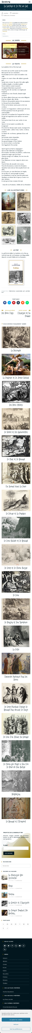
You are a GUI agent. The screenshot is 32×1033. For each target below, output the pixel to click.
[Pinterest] (12, 945)
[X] (8, 945)
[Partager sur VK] (24, 924)
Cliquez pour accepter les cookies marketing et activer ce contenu (16, 51)
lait (24, 291)
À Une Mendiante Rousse (10, 1007)
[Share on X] (9, 302)
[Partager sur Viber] (19, 924)
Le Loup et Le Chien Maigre (16, 568)
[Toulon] (4, 895)
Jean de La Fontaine (8, 24)
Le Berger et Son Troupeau (16, 622)
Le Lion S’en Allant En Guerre (16, 737)
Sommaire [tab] (5, 36)
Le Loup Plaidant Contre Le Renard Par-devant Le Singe (16, 708)
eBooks (5, 961)
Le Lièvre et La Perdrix (16, 513)
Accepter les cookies (16, 1020)
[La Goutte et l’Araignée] (4, 903)
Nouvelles (6, 974)
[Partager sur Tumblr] (18, 302)
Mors (11, 886)
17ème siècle (6, 28)
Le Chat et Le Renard (16, 459)
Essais (5, 967)
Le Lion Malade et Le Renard (16, 540)
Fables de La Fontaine (9, 15)
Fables (5, 970)
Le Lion (16, 595)
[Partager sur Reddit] (22, 302)
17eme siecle (12, 291)
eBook (10, 25)
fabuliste (5, 31)
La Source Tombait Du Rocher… (18, 912)
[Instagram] (23, 945)
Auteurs (5, 958)
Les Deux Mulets (16, 405)
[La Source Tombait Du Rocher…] (4, 913)
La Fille (16, 649)
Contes (5, 964)
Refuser (16, 1024)
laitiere (28, 291)
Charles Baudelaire (8, 992)
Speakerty (6, 2)
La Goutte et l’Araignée (19, 902)
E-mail (6, 845)
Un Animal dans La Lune (16, 486)
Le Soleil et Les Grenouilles (16, 432)
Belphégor (16, 794)
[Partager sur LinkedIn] (15, 924)
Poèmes (5, 977)
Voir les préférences (16, 1029)
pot (3, 292)
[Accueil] (4, 9)
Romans (5, 980)
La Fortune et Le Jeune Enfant (16, 377)
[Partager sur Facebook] (4, 302)
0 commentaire (18, 880)
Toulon (11, 894)
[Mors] (4, 887)
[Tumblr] (16, 945)
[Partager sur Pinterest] (13, 302)
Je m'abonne (8, 853)
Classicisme (25, 28)
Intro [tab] (4, 20)
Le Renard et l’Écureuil (16, 821)
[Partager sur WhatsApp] (27, 302)
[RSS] (4, 949)
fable (11, 22)
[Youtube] (19, 945)
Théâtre (5, 983)
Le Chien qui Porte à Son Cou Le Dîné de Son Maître (16, 766)
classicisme (19, 291)
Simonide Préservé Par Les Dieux (16, 678)
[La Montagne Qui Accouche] (4, 877)
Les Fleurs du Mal (8, 999)
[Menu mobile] (29, 2)
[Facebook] (4, 945)
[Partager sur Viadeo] (7, 928)
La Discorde (16, 350)
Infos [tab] (4, 34)
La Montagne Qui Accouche (16, 876)
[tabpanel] (16, 27)
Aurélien (6, 13)
